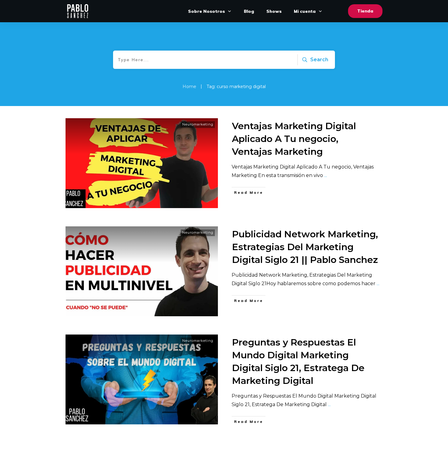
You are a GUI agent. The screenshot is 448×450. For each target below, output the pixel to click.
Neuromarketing (197, 124)
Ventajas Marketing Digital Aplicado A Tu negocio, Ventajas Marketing (294, 138)
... (325, 175)
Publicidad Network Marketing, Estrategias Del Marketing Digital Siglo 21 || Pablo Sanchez (305, 247)
